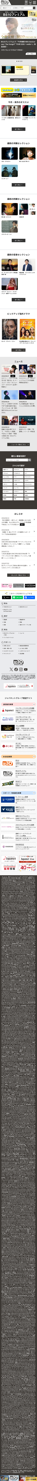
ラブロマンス (17, 473)
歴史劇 (15, 495)
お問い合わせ (7, 645)
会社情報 (22, 653)
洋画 (5, 622)
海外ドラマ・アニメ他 (25, 624)
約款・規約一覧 (8, 648)
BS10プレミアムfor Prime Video (8, 610)
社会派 (26, 495)
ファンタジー (6, 491)
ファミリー (27, 488)
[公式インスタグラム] (21, 669)
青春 (15, 498)
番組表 (5, 619)
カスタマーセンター (9, 651)
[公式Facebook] (16, 669)
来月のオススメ (24, 607)
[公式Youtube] (25, 669)
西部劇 (4, 498)
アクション (5, 473)
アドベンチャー (28, 477)
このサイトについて (25, 651)
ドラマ (26, 469)
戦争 (26, 491)
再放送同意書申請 (24, 645)
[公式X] (11, 669)
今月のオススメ (8, 607)
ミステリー (16, 491)
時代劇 (4, 495)
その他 (15, 484)
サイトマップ (7, 653)
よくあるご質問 (24, 648)
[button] (2, 33)
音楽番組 (27, 498)
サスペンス (16, 469)
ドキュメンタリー (28, 484)
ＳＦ (26, 473)
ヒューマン (16, 488)
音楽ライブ (5, 469)
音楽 (5, 624)
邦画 (21, 622)
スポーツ (5, 484)
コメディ (27, 480)
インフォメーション (9, 637)
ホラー (15, 477)
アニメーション (6, 480)
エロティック (17, 480)
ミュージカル (6, 477)
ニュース (22, 633)
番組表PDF (22, 619)
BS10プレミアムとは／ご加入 (9, 634)
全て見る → (18, 129)
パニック (5, 488)
